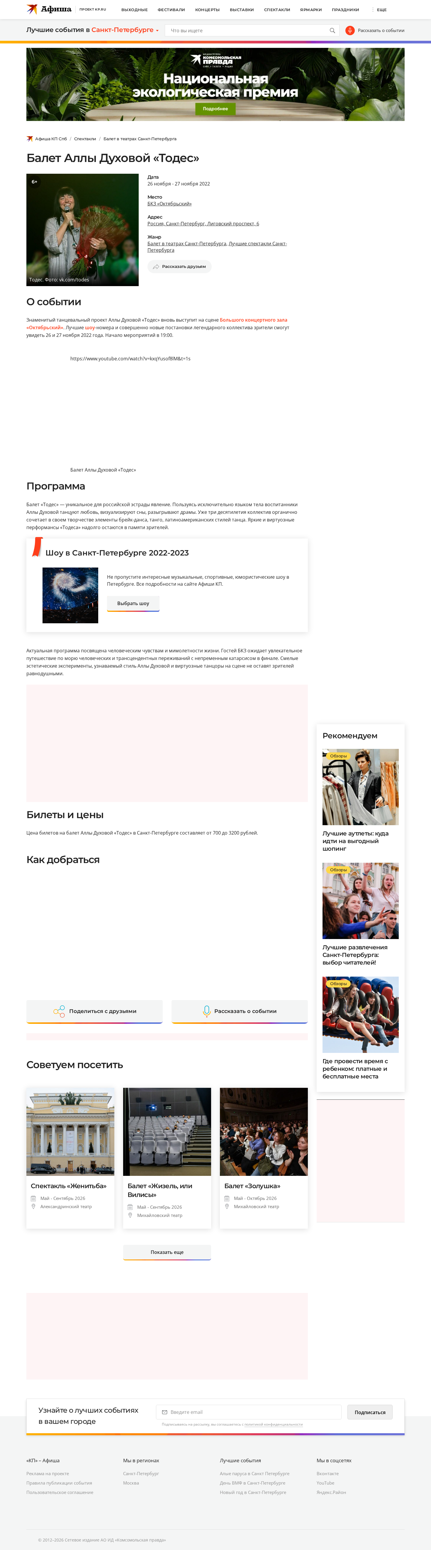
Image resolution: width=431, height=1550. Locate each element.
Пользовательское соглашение (59, 1492)
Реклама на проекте (47, 1473)
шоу (90, 327)
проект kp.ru (92, 9)
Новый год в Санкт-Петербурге (253, 1492)
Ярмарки (311, 9)
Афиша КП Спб (51, 138)
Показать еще (167, 1252)
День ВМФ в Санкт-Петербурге (252, 1483)
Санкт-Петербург (141, 1473)
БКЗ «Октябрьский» (169, 203)
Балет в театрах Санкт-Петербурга (140, 138)
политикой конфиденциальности (274, 1424)
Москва (131, 1483)
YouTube (325, 1483)
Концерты (207, 9)
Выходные (134, 9)
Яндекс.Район (331, 1492)
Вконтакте (328, 1473)
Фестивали (171, 9)
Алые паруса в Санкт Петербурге (254, 1473)
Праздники (345, 9)
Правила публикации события (59, 1483)
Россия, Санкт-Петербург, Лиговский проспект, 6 (203, 223)
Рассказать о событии (381, 30)
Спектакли (277, 9)
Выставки (242, 9)
